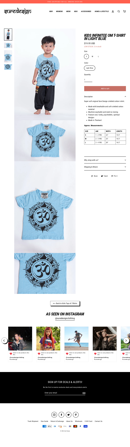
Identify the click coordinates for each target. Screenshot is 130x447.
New (51, 11)
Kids (75, 11)
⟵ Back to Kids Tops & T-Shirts (65, 303)
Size (85, 51)
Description (88, 96)
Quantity (87, 74)
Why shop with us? (91, 160)
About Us (69, 421)
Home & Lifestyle (102, 11)
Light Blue (89, 68)
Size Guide (44, 421)
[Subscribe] (83, 393)
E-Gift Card (88, 421)
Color (86, 63)
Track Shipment (33, 421)
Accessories (86, 11)
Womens (59, 11)
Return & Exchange (57, 421)
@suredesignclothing (65, 318)
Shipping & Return (91, 167)
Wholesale (78, 421)
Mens (68, 11)
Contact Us (98, 421)
